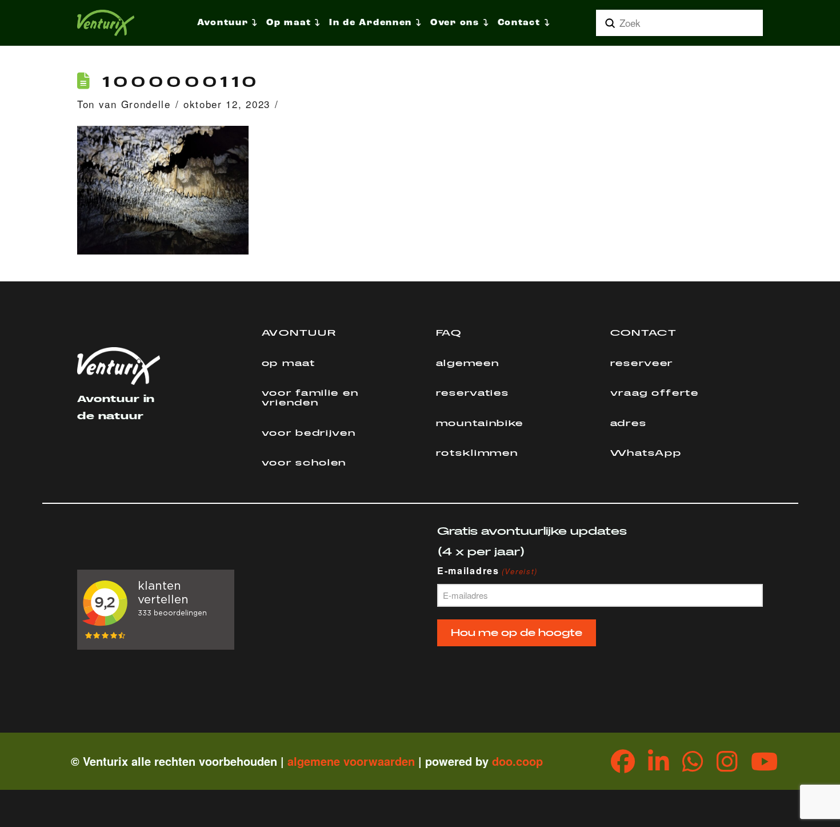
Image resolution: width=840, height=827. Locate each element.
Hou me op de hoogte (516, 633)
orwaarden (386, 761)
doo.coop (517, 761)
